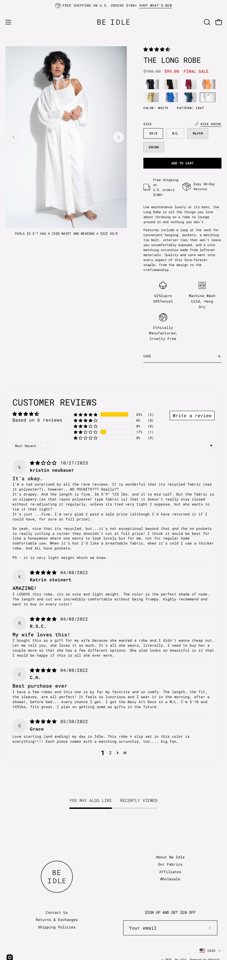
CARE (147, 356)
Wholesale (170, 879)
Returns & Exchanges (57, 919)
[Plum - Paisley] (189, 84)
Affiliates (170, 871)
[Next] (118, 137)
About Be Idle (170, 857)
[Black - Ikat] (151, 84)
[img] (44, 463)
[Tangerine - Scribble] (207, 84)
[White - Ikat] (207, 97)
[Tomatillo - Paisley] (151, 97)
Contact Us (57, 912)
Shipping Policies (57, 927)
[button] (206, 22)
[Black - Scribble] (170, 84)
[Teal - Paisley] (189, 97)
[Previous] (13, 137)
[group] (113, 5)
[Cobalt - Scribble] (170, 97)
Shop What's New (155, 5)
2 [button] (110, 752)
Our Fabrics (170, 864)
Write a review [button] (192, 415)
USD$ (211, 950)
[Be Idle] (113, 22)
